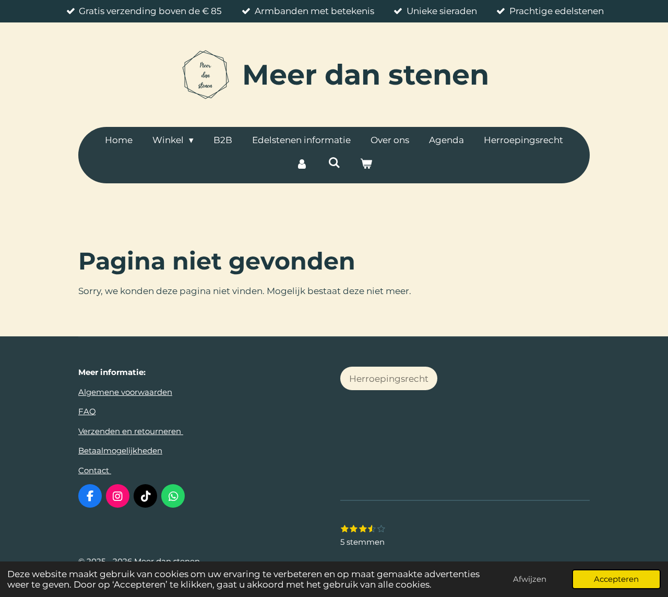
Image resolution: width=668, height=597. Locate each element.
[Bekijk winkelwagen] (366, 164)
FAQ (87, 411)
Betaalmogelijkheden (120, 450)
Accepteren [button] (616, 579)
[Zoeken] (334, 163)
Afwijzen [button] (529, 579)
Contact (94, 470)
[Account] (301, 164)
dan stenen (365, 74)
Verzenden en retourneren (130, 431)
